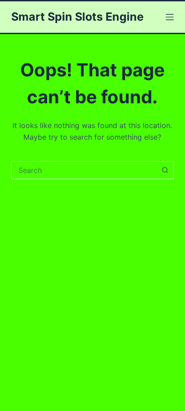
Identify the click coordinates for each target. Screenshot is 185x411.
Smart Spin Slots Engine (77, 16)
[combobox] (84, 170)
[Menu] (170, 17)
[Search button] (164, 170)
